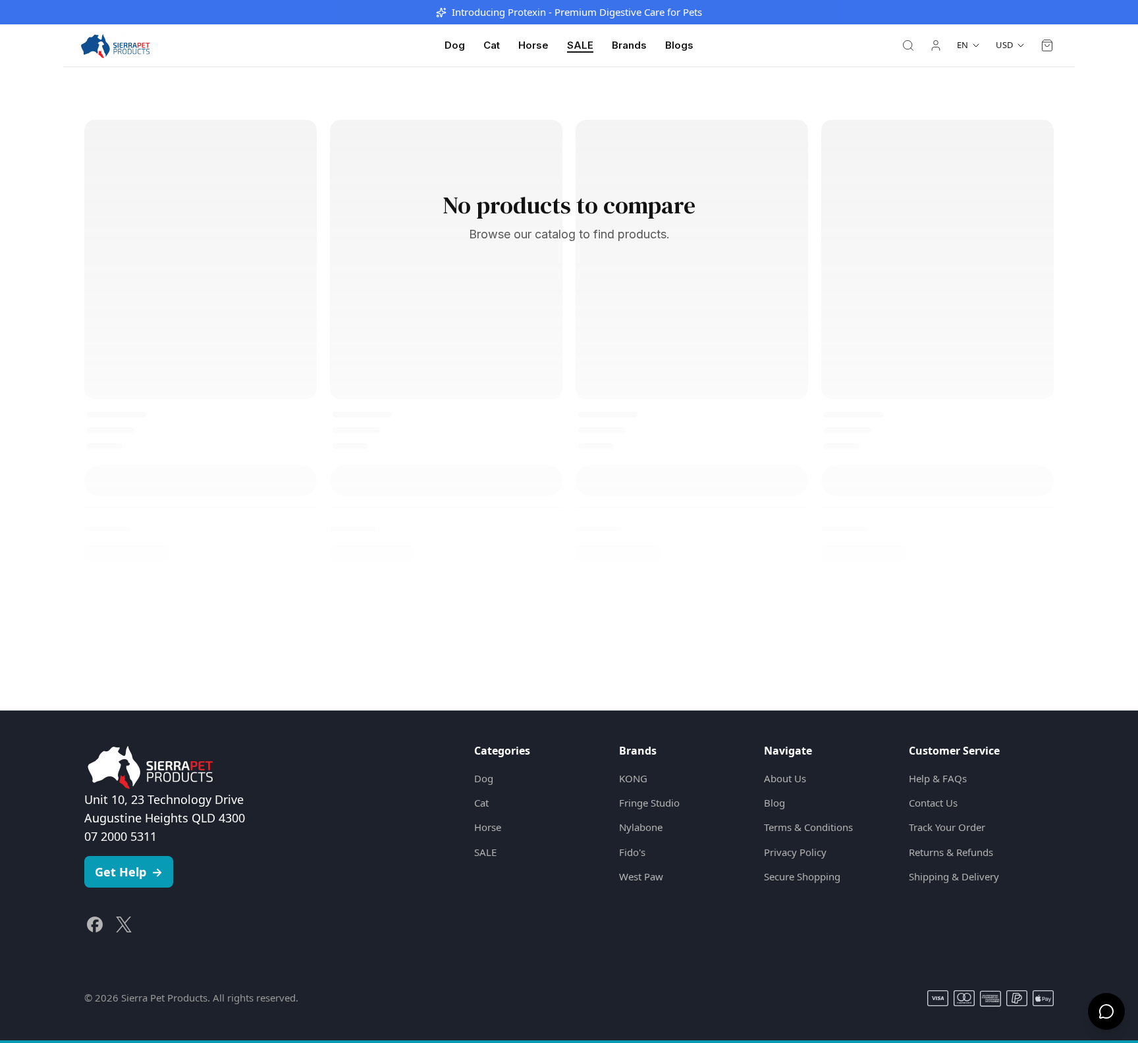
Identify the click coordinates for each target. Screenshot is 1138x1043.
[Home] (115, 45)
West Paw (641, 876)
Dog (455, 45)
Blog (774, 802)
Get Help (129, 872)
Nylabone (641, 827)
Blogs (679, 45)
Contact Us (933, 802)
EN (962, 45)
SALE (580, 45)
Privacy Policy (795, 852)
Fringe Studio (649, 802)
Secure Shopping (802, 876)
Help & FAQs (938, 778)
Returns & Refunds (951, 852)
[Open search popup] (908, 45)
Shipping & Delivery (954, 876)
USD (1004, 45)
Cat (491, 45)
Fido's (632, 852)
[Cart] (1047, 45)
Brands (629, 45)
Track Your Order (947, 827)
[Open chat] (1106, 1011)
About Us (785, 778)
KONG (633, 778)
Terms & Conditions (808, 827)
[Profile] (936, 45)
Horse (533, 45)
